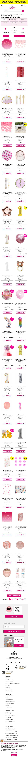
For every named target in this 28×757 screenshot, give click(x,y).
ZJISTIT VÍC (19, 645)
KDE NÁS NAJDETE (9, 726)
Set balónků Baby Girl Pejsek (7, 360)
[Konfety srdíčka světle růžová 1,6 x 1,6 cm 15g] (21, 49)
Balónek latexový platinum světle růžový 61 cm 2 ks (20, 249)
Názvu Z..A (23, 22)
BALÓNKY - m (8, 719)
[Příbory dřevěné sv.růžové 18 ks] (21, 105)
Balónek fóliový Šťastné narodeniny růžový (7, 304)
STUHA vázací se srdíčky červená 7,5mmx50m (20, 81)
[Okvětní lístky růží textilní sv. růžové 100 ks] (7, 132)
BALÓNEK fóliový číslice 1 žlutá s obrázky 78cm (20, 360)
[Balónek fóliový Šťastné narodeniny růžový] (7, 299)
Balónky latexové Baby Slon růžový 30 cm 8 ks (20, 304)
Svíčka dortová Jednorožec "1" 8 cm (20, 415)
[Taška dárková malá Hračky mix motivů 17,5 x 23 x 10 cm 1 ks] (21, 578)
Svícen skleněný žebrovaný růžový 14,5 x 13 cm (7, 583)
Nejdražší (5, 22)
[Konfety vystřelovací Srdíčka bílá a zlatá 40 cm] (7, 188)
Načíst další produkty (14, 595)
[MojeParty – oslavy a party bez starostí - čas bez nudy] (12, 7)
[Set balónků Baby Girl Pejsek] (7, 355)
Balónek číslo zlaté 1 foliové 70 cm (20, 221)
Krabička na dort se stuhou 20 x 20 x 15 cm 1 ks (20, 137)
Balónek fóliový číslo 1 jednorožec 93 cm (7, 248)
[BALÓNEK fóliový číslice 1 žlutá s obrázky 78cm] (21, 355)
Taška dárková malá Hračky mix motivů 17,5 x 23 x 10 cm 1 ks (20, 583)
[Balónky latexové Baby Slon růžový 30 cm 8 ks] (21, 299)
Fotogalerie (8, 723)
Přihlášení (22, 6)
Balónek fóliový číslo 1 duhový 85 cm (21, 332)
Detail (7, 55)
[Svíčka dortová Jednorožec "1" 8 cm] (21, 411)
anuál (12, 719)
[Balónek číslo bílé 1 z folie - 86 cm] (7, 272)
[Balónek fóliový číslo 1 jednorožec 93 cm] (7, 244)
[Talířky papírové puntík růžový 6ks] (7, 160)
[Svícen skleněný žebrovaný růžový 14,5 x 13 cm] (7, 578)
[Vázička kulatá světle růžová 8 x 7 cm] (21, 160)
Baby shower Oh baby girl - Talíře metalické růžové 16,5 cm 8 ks (7, 110)
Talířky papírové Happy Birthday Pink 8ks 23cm (7, 54)
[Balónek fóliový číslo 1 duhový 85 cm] (21, 327)
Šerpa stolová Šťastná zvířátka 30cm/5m (21, 499)
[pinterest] (15, 662)
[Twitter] (11, 662)
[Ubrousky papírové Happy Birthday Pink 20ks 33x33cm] (7, 522)
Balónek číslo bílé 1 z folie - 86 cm (7, 276)
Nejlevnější (23, 19)
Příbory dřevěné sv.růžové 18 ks (20, 109)
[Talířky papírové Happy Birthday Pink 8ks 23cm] (7, 49)
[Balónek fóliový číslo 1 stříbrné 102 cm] (21, 439)
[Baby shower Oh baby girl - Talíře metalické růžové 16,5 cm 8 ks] (7, 105)
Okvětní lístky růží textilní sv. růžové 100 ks (7, 137)
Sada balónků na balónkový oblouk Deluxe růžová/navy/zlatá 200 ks (7, 332)
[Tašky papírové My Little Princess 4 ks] (7, 494)
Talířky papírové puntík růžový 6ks (7, 165)
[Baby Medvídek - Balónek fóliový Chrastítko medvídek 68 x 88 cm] (21, 272)
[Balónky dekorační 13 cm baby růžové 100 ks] (7, 411)
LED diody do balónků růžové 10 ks (21, 471)
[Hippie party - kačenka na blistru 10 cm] (7, 439)
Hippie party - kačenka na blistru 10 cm (7, 443)
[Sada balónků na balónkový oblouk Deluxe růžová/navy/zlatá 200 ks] (7, 327)
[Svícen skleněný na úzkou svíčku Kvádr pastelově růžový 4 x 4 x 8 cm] (21, 522)
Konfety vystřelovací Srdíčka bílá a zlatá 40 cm (7, 193)
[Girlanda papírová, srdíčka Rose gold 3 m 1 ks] (7, 77)
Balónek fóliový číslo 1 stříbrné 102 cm (21, 443)
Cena (14, 27)
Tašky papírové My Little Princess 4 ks (7, 499)
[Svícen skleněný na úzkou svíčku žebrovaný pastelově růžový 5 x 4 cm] (21, 550)
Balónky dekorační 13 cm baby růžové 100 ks (7, 415)
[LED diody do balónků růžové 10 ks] (21, 466)
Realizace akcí (8, 705)
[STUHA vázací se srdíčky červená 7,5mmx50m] (21, 77)
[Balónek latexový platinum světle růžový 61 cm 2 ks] (21, 244)
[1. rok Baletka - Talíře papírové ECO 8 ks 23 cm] (21, 188)
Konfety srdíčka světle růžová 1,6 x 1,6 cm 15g (20, 54)
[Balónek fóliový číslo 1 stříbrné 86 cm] (21, 383)
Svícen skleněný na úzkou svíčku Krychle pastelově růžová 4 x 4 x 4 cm (7, 555)
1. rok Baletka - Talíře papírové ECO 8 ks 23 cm (20, 193)
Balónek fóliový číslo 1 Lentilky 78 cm (7, 387)
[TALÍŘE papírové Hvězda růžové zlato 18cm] (7, 216)
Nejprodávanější (12, 19)
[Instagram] (19, 662)
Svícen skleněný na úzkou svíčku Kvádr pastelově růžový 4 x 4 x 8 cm (20, 527)
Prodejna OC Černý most (11, 739)
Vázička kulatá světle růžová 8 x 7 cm (20, 165)
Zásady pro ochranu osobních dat (12, 683)
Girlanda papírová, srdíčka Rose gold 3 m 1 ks (7, 82)
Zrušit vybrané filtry (19, 36)
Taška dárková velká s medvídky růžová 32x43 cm (7, 471)
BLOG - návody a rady (10, 721)
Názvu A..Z (14, 22)
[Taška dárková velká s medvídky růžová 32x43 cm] (7, 466)
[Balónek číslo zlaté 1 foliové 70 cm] (21, 216)
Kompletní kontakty (10, 695)
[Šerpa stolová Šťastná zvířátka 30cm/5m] (21, 494)
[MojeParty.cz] (14, 653)
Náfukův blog (14, 616)
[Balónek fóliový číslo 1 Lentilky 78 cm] (7, 383)
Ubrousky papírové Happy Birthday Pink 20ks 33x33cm (7, 527)
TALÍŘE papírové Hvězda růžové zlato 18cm (7, 221)
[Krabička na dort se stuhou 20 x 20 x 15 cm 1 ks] (21, 132)
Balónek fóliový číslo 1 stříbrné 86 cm (21, 387)
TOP (4, 19)
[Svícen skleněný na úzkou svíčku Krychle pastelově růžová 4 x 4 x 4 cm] (7, 550)
